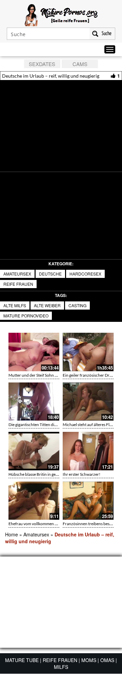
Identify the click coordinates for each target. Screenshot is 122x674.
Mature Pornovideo (25, 315)
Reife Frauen (18, 284)
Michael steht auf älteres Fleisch (91, 424)
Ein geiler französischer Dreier (89, 375)
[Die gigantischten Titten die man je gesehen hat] (33, 401)
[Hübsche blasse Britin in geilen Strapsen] (33, 451)
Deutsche (50, 274)
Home (11, 534)
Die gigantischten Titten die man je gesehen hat (49, 424)
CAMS (80, 63)
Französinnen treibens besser (89, 523)
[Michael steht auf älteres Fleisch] (88, 401)
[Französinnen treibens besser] (88, 501)
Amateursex (17, 274)
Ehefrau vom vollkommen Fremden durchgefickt (51, 523)
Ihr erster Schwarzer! (81, 474)
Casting (77, 305)
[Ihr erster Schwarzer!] (88, 451)
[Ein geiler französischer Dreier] (88, 352)
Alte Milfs (14, 305)
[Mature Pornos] (61, 14)
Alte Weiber (47, 305)
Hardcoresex (85, 274)
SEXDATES (42, 63)
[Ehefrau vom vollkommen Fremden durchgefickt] (33, 501)
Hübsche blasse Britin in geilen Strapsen (43, 474)
